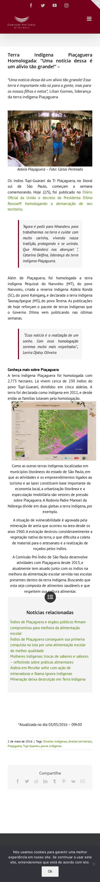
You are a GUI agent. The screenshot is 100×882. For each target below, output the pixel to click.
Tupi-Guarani (31, 746)
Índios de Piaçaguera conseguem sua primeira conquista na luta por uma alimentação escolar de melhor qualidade (48, 645)
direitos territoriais (80, 741)
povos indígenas (51, 746)
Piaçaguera (15, 746)
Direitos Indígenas (55, 741)
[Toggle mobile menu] (89, 18)
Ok (50, 871)
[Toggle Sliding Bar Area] (95, 4)
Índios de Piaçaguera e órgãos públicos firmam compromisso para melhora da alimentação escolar (48, 627)
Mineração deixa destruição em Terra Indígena (47, 679)
